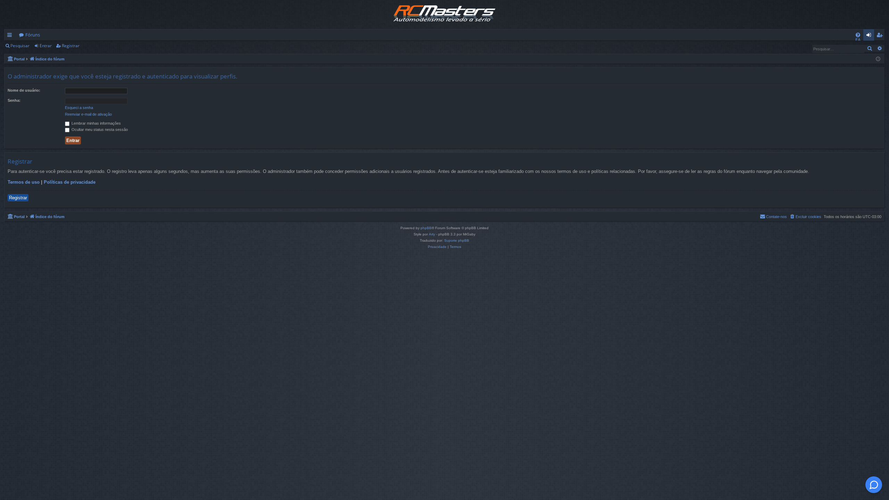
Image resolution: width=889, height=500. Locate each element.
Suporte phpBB (456, 240)
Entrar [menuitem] (870, 36)
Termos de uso (24, 182)
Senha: (14, 100)
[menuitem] (858, 35)
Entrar (46, 46)
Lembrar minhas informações (95, 123)
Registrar (71, 46)
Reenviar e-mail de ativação (88, 114)
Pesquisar (20, 46)
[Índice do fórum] (444, 14)
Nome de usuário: (24, 90)
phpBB (426, 228)
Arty (432, 234)
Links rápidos (11, 36)
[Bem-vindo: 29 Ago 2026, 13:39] (878, 58)
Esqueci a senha (79, 108)
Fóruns (32, 35)
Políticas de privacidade (69, 182)
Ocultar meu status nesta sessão (99, 129)
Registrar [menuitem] (881, 36)
